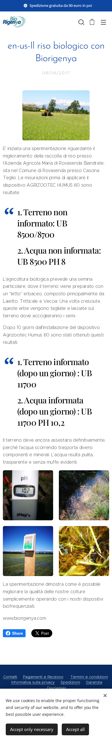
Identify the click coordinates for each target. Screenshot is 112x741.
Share (17, 633)
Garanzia (94, 682)
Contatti (10, 676)
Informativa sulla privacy (33, 682)
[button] (80, 22)
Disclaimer (56, 688)
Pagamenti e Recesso (43, 676)
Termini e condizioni (89, 676)
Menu (103, 22)
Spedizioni (70, 682)
